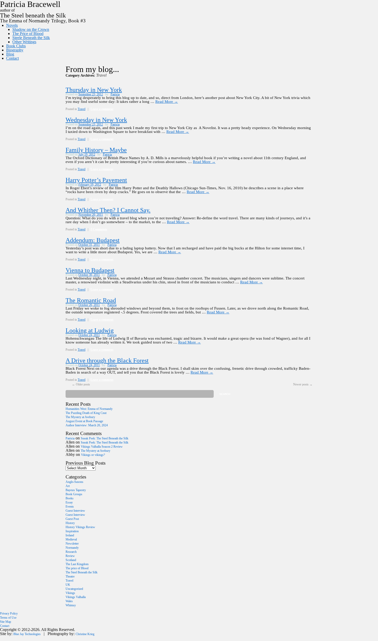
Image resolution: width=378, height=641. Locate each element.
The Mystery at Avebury (80, 417)
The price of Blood (77, 568)
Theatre (70, 576)
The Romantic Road (91, 300)
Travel (81, 109)
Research (71, 552)
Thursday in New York (94, 89)
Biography (14, 50)
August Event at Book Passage (84, 421)
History (70, 523)
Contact (12, 58)
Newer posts (302, 384)
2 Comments (99, 229)
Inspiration (72, 531)
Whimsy (71, 605)
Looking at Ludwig (90, 330)
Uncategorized (74, 589)
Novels (12, 25)
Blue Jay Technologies (27, 634)
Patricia (115, 94)
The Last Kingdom (77, 564)
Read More (166, 102)
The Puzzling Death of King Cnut (86, 413)
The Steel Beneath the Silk (81, 572)
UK (68, 584)
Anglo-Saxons (74, 482)
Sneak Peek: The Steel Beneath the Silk (104, 438)
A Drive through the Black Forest (107, 360)
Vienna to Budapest (90, 270)
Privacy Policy (9, 613)
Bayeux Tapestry (76, 490)
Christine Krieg (85, 634)
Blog (10, 54)
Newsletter (72, 543)
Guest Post (72, 519)
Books (70, 498)
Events (70, 506)
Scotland (71, 560)
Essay (69, 502)
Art (68, 486)
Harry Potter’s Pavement (96, 180)
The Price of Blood (27, 33)
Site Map (5, 622)
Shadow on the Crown (30, 29)
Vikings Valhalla (76, 597)
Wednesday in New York (96, 119)
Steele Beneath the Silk (31, 37)
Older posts (81, 384)
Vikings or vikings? (93, 455)
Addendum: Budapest (93, 240)
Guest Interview (75, 510)
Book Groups (74, 494)
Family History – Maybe (96, 150)
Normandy (72, 547)
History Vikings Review (80, 527)
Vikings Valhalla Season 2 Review (102, 446)
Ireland (70, 535)
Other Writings (24, 42)
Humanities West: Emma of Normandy (89, 409)
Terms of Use (8, 617)
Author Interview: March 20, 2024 (87, 425)
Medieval (71, 539)
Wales (69, 601)
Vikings (70, 593)
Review (70, 556)
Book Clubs (16, 46)
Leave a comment (102, 109)
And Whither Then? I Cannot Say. (108, 210)
